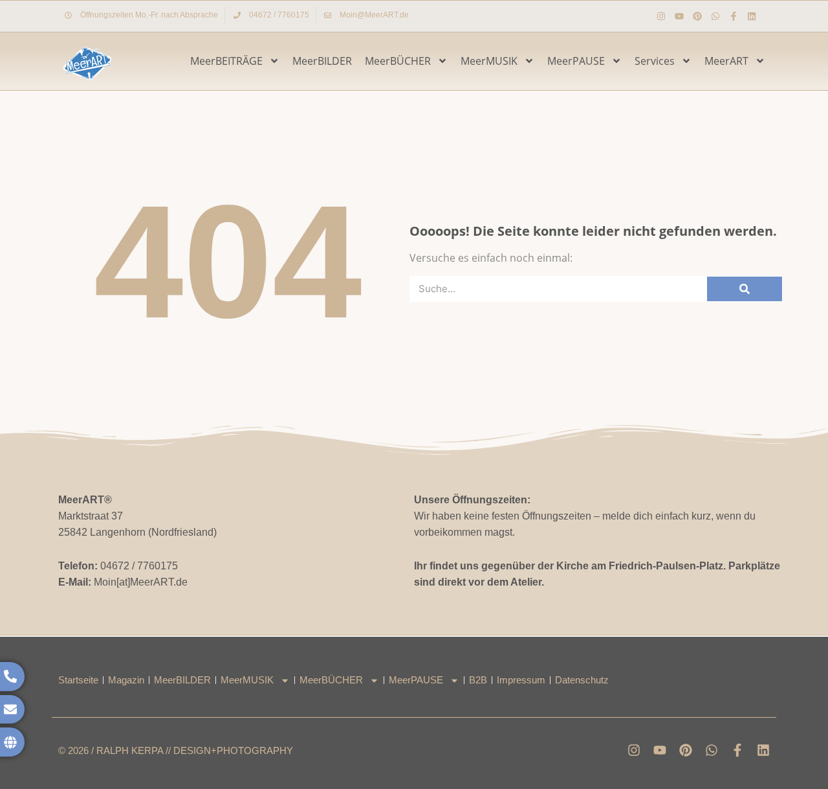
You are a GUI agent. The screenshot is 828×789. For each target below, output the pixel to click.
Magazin (126, 679)
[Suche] (744, 289)
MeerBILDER (322, 61)
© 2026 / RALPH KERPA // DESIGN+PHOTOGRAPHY (175, 750)
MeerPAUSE (576, 61)
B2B (478, 679)
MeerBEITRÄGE (226, 61)
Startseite (78, 679)
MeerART (726, 61)
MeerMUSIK (489, 61)
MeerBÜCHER (398, 61)
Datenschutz (582, 679)
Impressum (521, 679)
